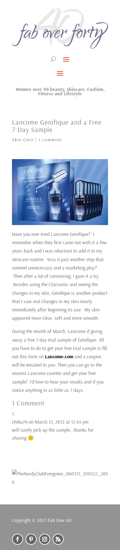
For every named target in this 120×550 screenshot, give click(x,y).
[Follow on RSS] (58, 539)
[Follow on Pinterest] (31, 539)
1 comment (50, 139)
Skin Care (23, 139)
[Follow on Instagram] (44, 539)
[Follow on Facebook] (17, 539)
